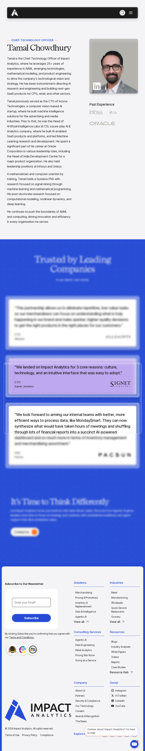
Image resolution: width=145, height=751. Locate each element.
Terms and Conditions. (21, 637)
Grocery (115, 616)
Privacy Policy (29, 735)
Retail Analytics (83, 650)
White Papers (118, 651)
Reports (115, 662)
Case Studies (118, 667)
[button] (89, 584)
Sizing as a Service (85, 660)
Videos (115, 656)
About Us (80, 690)
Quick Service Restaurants (119, 609)
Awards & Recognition (87, 716)
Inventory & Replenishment (83, 604)
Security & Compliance (87, 700)
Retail (114, 592)
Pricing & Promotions (86, 597)
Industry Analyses (120, 646)
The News (81, 721)
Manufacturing (119, 597)
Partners (80, 695)
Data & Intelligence (85, 611)
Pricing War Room (85, 655)
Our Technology (84, 705)
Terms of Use (12, 735)
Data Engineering (85, 644)
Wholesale (117, 602)
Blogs (114, 641)
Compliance (46, 735)
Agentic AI (81, 616)
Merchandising (83, 592)
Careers (79, 710)
